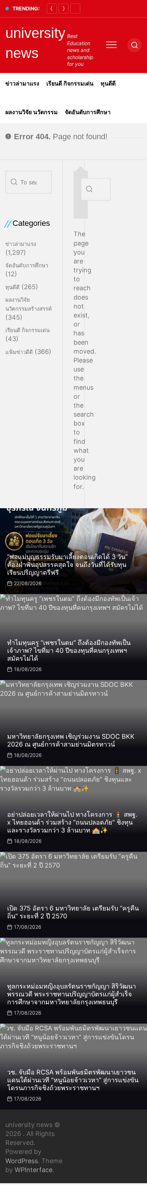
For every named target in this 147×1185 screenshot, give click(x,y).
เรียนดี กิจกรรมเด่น (69, 84)
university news (35, 43)
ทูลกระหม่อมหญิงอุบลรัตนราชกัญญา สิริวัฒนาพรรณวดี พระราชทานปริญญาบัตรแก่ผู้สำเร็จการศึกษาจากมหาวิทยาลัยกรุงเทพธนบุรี (71, 993)
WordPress (21, 1161)
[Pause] (75, 9)
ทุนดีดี (108, 84)
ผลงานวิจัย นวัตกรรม (31, 112)
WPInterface (33, 1170)
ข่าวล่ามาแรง (22, 84)
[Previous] (52, 9)
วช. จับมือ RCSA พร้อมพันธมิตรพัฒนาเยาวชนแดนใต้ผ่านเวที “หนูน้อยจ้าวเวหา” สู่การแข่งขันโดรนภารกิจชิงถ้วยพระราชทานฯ (72, 1079)
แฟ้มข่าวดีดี (19, 352)
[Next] (64, 9)
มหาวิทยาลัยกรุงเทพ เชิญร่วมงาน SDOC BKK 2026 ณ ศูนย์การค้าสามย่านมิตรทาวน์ (71, 740)
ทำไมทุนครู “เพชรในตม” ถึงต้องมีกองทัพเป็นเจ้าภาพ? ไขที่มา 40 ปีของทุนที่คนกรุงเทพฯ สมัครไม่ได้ (69, 650)
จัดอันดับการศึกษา (88, 112)
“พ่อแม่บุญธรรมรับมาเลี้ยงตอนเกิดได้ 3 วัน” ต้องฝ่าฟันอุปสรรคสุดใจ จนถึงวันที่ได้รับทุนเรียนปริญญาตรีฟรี (67, 564)
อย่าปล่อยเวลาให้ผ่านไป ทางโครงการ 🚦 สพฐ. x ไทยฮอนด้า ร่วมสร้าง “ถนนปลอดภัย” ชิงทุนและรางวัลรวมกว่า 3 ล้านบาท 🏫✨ (72, 822)
